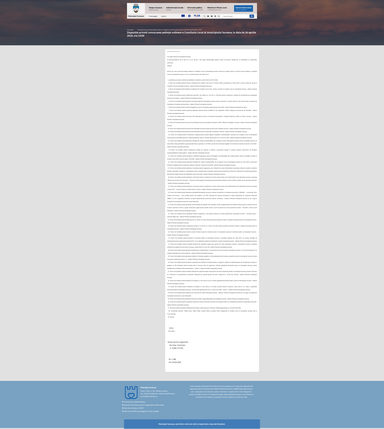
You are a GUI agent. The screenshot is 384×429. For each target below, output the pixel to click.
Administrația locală (174, 9)
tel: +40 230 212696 (147, 394)
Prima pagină (153, 16)
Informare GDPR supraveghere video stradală (141, 411)
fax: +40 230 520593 (162, 394)
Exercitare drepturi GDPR (133, 408)
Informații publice (195, 9)
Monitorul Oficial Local (216, 9)
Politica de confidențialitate (134, 402)
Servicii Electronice (244, 9)
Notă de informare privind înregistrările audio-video (144, 405)
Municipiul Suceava (136, 16)
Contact (163, 16)
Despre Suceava (155, 9)
